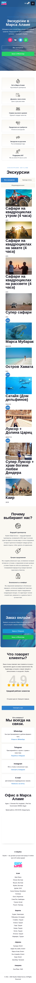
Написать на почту (18, 783)
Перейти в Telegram (18, 755)
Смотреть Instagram (18, 769)
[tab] (9, 180)
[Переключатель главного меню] (33, 3)
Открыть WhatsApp (18, 739)
